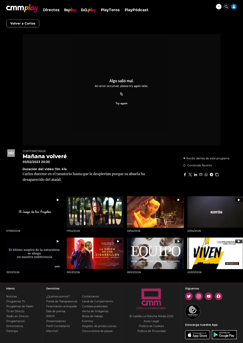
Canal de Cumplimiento (97, 301)
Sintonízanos (14, 326)
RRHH (50, 316)
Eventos (87, 321)
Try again (122, 103)
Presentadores (56, 321)
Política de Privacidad (151, 331)
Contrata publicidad (94, 306)
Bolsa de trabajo (92, 316)
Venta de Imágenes (95, 311)
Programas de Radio (19, 306)
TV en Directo (15, 311)
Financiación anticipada (61, 306)
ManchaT (52, 331)
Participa (12, 331)
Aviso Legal (151, 321)
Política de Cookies (151, 326)
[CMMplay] (22, 8)
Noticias (11, 296)
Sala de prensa (55, 311)
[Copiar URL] (121, 94)
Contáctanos (90, 296)
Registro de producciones (99, 326)
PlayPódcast (136, 10)
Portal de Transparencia (61, 301)
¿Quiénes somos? (58, 296)
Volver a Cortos (22, 23)
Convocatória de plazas (97, 331)
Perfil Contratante (58, 326)
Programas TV (15, 301)
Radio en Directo (17, 316)
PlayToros (110, 10)
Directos (51, 10)
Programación (15, 321)
